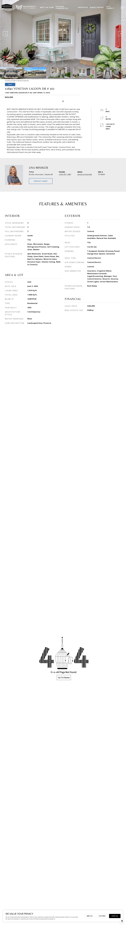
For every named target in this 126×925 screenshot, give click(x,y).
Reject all (90, 916)
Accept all (115, 916)
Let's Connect (110, 7)
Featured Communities (62, 7)
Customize (102, 916)
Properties (83, 7)
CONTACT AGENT (41, 181)
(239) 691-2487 (65, 174)
